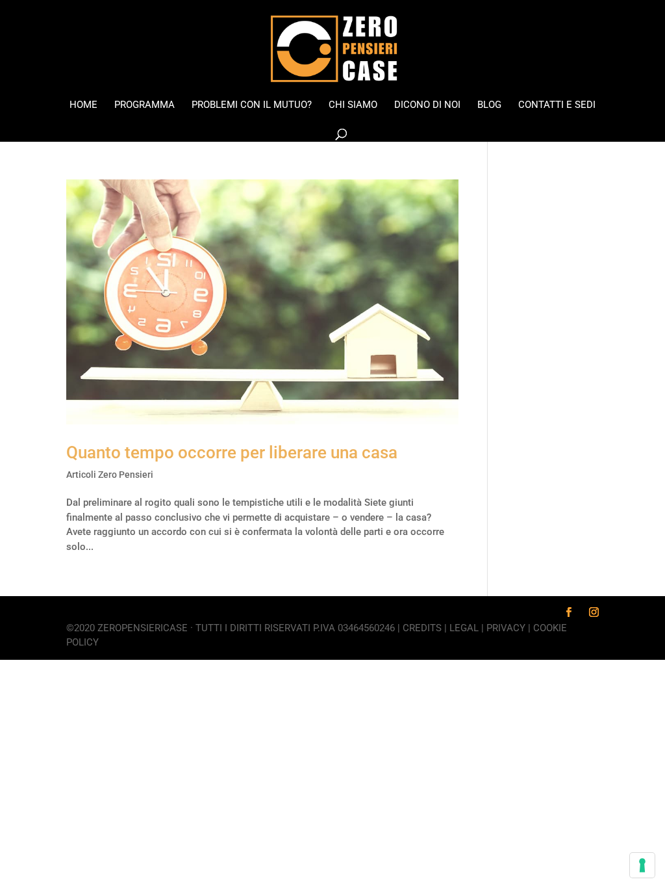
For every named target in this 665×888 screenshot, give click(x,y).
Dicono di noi (427, 105)
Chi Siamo (353, 105)
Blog (489, 105)
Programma (144, 105)
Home (83, 105)
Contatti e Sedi (557, 105)
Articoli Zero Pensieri (109, 474)
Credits (422, 628)
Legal (464, 628)
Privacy (505, 628)
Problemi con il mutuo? (252, 105)
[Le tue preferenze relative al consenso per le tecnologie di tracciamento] (642, 865)
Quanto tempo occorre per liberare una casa (231, 452)
